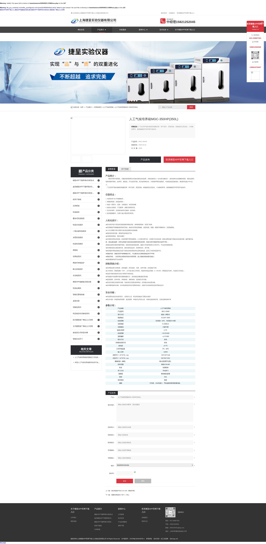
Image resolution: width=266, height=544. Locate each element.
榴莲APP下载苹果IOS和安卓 (83, 180)
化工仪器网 (164, 539)
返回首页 (164, 13)
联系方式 (145, 521)
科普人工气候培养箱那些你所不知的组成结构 (87, 362)
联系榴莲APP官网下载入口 (185, 13)
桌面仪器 (76, 301)
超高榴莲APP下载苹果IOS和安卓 (84, 187)
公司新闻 (121, 514)
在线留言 (172, 13)
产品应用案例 (122, 522)
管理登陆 (149, 539)
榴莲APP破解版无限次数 (82, 282)
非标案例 (122, 30)
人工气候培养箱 (108, 107)
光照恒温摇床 (78, 237)
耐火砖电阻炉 (78, 269)
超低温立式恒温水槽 (80, 332)
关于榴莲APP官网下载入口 (185, 30)
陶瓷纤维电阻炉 (78, 263)
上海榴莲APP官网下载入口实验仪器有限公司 (93, 13)
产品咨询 (145, 159)
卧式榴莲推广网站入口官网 (83, 320)
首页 (81, 107)
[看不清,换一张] (150, 472)
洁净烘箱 (76, 206)
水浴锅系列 (77, 275)
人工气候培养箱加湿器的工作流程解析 (87, 357)
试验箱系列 (77, 307)
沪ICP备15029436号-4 (137, 539)
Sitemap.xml (174, 539)
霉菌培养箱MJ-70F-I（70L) (120, 495)
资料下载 (121, 525)
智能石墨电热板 (78, 294)
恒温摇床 (76, 212)
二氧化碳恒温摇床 (79, 231)
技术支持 (163, 30)
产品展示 (100, 30)
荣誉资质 (73, 521)
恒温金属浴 (77, 288)
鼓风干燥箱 (77, 199)
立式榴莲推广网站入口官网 (83, 326)
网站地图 (3, 543)
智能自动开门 (78, 339)
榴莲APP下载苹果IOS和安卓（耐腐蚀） (84, 193)
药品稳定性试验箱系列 (81, 313)
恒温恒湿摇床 (78, 244)
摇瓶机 (75, 250)
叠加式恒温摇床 (78, 218)
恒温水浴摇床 (78, 225)
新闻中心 (142, 30)
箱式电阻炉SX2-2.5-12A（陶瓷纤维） (123, 491)
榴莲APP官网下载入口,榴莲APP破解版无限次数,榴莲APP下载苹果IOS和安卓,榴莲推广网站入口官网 (32, 10)
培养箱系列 (97, 107)
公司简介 (73, 517)
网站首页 (81, 30)
